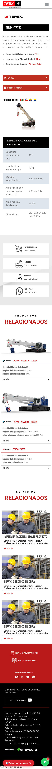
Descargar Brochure (14, 87)
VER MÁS (6, 379)
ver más (7, 548)
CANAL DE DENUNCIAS (17, 700)
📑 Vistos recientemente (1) (18, 763)
